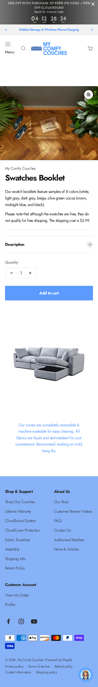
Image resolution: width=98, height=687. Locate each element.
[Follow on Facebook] (8, 621)
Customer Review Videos (73, 511)
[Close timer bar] (93, 4)
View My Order (17, 595)
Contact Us (62, 530)
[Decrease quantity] (11, 273)
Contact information (18, 672)
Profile (10, 604)
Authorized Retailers (69, 540)
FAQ (57, 521)
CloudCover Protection (22, 530)
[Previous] (6, 29)
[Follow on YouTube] (34, 621)
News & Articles (66, 549)
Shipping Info (15, 559)
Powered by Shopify (58, 659)
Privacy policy (14, 666)
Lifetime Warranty (18, 511)
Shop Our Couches (19, 502)
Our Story (61, 502)
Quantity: (12, 262)
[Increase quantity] (30, 273)
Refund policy (64, 666)
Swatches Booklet (34, 178)
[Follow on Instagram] (21, 621)
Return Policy (15, 568)
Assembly (12, 549)
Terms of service (39, 666)
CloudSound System (20, 521)
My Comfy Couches (20, 168)
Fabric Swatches (17, 540)
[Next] (92, 29)
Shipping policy (46, 672)
